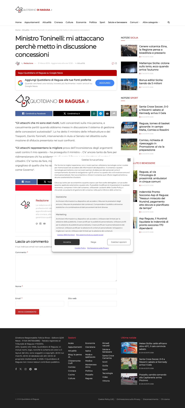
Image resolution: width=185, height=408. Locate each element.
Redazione (28, 63)
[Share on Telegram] (101, 113)
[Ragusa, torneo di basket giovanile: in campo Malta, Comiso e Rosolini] (129, 127)
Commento (21, 252)
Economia (81, 22)
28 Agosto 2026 (146, 117)
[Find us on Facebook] (16, 369)
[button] (129, 159)
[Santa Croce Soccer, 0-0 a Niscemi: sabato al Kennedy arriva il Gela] (129, 111)
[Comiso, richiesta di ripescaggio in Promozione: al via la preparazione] (129, 144)
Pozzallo (89, 374)
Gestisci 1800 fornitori (66, 235)
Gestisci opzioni (119, 242)
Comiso (71, 367)
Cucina (71, 374)
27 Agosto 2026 (146, 57)
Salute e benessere (117, 22)
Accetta (67, 242)
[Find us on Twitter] (20, 369)
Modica (88, 361)
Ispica (88, 351)
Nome (19, 286)
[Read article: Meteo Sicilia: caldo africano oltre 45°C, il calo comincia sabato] (129, 348)
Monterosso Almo (91, 365)
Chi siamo (165, 399)
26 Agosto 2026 (146, 134)
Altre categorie (150, 22)
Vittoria (106, 381)
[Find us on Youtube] (35, 369)
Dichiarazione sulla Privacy (98, 248)
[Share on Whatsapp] (94, 113)
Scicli (104, 362)
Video (105, 377)
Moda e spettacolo (90, 355)
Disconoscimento (150, 399)
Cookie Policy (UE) (106, 399)
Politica (93, 22)
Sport (102, 22)
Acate (71, 343)
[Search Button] (169, 22)
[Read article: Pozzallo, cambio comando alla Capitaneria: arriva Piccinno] (129, 379)
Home (18, 22)
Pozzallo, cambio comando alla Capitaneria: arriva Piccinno (152, 377)
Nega (93, 242)
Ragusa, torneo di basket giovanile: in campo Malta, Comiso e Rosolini (154, 126)
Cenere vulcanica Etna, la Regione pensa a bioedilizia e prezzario (153, 49)
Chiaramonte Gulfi (74, 362)
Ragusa (88, 378)
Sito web (72, 298)
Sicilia (105, 365)
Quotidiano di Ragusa (30, 399)
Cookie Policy (80, 248)
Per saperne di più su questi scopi (89, 235)
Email (19, 298)
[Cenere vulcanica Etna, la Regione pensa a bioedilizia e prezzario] (129, 50)
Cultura (69, 22)
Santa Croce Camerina (108, 356)
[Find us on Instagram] (26, 369)
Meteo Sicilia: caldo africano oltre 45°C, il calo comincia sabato (153, 346)
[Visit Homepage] (33, 9)
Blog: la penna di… (75, 355)
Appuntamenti (32, 22)
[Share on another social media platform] (114, 113)
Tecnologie (107, 373)
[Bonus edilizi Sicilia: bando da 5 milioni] (129, 84)
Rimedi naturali (106, 344)
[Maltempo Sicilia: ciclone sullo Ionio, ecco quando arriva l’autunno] (129, 67)
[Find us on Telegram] (30, 369)
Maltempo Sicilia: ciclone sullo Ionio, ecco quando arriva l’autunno (154, 66)
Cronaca (58, 22)
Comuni (134, 22)
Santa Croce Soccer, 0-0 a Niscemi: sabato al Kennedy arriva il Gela (153, 110)
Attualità (47, 22)
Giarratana (90, 347)
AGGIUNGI (104, 83)
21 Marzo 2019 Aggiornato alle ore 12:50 (56, 63)
